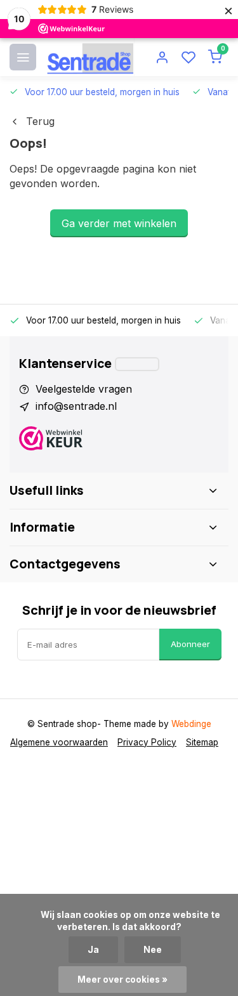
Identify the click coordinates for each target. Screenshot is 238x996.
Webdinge (191, 724)
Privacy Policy (146, 742)
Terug (40, 121)
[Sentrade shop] (90, 57)
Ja (93, 950)
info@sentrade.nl (76, 406)
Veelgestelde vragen (84, 389)
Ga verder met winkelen (119, 223)
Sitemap (202, 742)
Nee (152, 950)
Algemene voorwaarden (59, 742)
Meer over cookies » (122, 979)
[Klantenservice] (137, 364)
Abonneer (190, 644)
